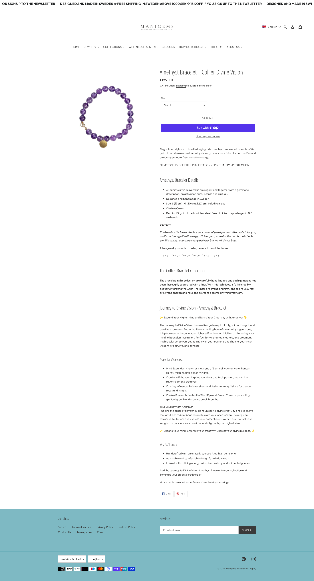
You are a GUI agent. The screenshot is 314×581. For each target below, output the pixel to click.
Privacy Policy (104, 527)
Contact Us (64, 532)
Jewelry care (84, 532)
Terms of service (81, 527)
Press (100, 532)
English (96, 559)
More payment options (208, 136)
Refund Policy (127, 527)
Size (163, 98)
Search (62, 527)
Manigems (231, 568)
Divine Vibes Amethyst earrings (211, 482)
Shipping (181, 85)
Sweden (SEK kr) (71, 559)
